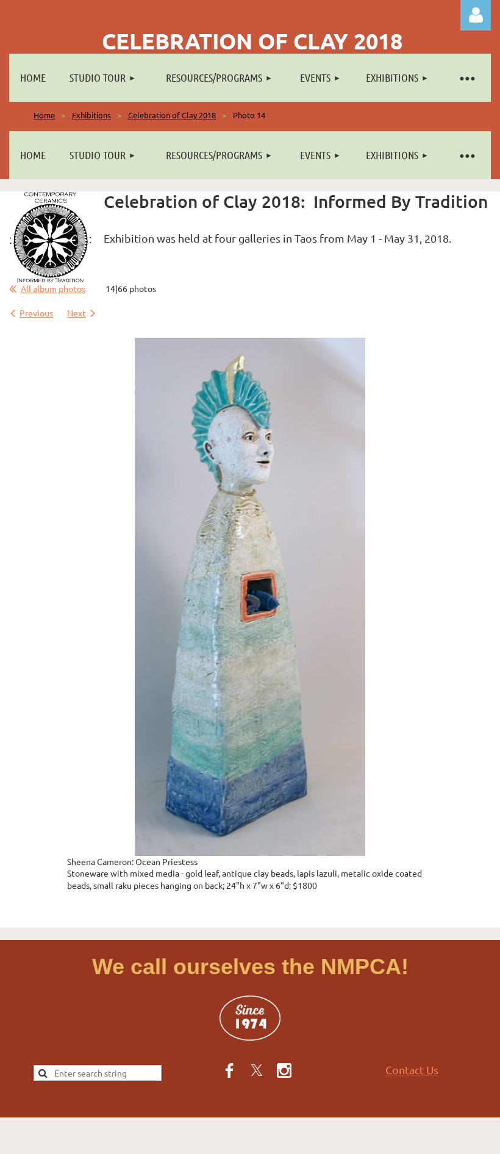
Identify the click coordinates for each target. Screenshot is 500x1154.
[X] (256, 1070)
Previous (36, 312)
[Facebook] (229, 1070)
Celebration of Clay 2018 (172, 115)
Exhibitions (91, 115)
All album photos (53, 288)
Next (76, 312)
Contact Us (411, 1069)
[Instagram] (284, 1070)
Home (44, 115)
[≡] (466, 78)
